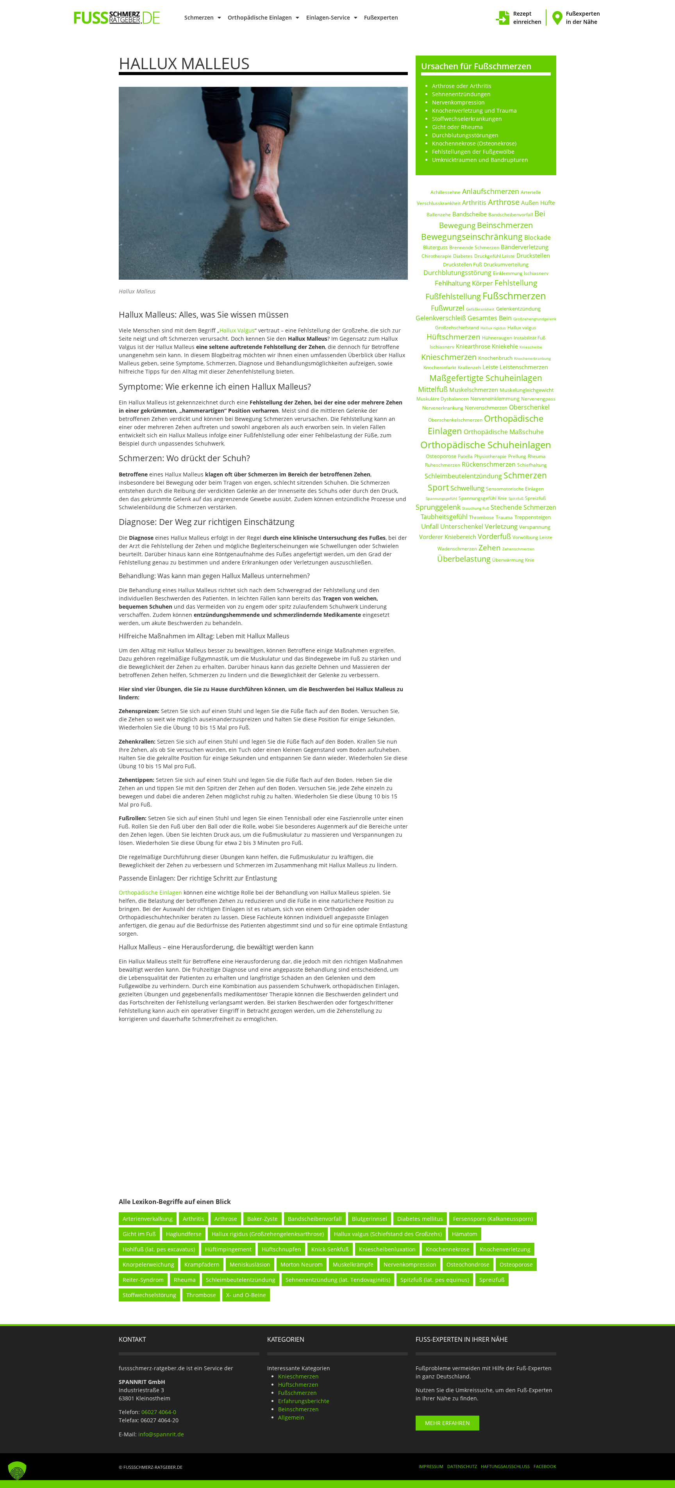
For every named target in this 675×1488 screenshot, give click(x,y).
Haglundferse (184, 1234)
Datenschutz (462, 1466)
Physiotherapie (490, 456)
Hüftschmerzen (453, 337)
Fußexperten (381, 17)
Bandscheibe (469, 214)
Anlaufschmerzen (490, 191)
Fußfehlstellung (453, 296)
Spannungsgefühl (441, 498)
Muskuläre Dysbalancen (442, 398)
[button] (17, 1471)
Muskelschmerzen (473, 390)
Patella (465, 456)
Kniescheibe (531, 347)
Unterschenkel (461, 526)
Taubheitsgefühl (444, 516)
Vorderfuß (494, 536)
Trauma (504, 517)
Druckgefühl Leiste (494, 256)
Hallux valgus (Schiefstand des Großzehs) (388, 1234)
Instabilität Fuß (529, 337)
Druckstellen (533, 255)
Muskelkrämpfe (353, 1264)
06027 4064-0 (158, 1412)
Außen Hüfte (538, 203)
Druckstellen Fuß (462, 264)
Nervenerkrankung (442, 407)
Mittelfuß (433, 389)
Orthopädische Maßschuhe (504, 432)
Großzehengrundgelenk (534, 319)
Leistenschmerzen (524, 367)
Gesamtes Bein (490, 318)
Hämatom (464, 1234)
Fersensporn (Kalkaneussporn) (493, 1218)
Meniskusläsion (250, 1264)
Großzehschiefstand (457, 327)
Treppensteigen (532, 517)
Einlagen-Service (328, 17)
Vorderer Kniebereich (447, 537)
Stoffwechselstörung (149, 1295)
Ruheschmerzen (442, 465)
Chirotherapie (436, 256)
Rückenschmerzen (489, 464)
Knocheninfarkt (439, 367)
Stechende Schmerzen (523, 507)
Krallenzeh (469, 367)
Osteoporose (441, 456)
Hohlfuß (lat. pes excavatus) (159, 1249)
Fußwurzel (447, 308)
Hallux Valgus (237, 330)
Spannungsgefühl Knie (483, 498)
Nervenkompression (410, 1264)
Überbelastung (464, 558)
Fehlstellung (516, 283)
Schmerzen (199, 17)
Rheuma (537, 456)
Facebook (545, 1466)
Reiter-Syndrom (143, 1279)
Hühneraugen (497, 337)
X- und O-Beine (246, 1295)
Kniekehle (505, 346)
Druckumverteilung (506, 264)
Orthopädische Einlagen (260, 17)
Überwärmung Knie (513, 560)
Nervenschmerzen (486, 407)
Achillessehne (445, 192)
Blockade (537, 237)
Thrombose (481, 517)
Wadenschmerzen (457, 548)
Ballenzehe (439, 214)
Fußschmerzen (514, 295)
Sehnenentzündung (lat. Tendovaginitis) (338, 1279)
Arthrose (504, 202)
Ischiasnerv (442, 346)
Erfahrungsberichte (303, 1401)
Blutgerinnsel (369, 1218)
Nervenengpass (538, 398)
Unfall (430, 526)
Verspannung (534, 526)
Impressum (431, 1466)
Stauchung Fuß (475, 508)
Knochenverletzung (505, 1249)
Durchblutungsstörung (457, 272)
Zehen (490, 547)
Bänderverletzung (524, 247)
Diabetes (463, 256)
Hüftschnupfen (281, 1249)
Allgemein (291, 1417)
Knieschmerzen (449, 356)
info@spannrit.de (161, 1434)
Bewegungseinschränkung (472, 236)
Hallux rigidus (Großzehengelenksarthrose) (268, 1234)
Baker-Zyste (262, 1218)
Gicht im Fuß (139, 1234)
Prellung (517, 456)
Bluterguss (435, 247)
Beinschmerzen (505, 224)
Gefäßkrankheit (480, 309)
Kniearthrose (473, 346)
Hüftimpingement (228, 1249)
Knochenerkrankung (532, 358)
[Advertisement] (337, 1103)
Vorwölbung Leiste (532, 537)
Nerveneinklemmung (495, 398)
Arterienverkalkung (148, 1218)
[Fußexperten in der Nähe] (557, 18)
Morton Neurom (301, 1264)
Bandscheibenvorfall (510, 214)
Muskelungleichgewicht (527, 390)
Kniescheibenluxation (387, 1249)
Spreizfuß (535, 498)
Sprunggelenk (438, 507)
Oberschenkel (529, 407)
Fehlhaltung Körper (464, 283)
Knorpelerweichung (148, 1264)
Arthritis (474, 202)
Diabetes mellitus (420, 1218)
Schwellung (467, 487)
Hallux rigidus (493, 328)
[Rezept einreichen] (502, 18)
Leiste (490, 367)
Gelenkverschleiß (441, 318)
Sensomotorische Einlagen (515, 488)
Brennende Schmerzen (474, 247)
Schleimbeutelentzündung (463, 476)
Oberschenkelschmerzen (455, 420)
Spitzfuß (516, 498)
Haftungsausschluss (505, 1466)
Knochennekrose (448, 1249)
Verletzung (501, 526)
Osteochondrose (467, 1264)
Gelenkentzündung (518, 308)
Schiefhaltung (532, 465)
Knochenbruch (495, 357)
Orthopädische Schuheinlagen (485, 444)
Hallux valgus (521, 327)
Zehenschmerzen (518, 549)
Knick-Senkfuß (330, 1249)
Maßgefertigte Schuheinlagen (485, 377)
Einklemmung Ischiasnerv (520, 273)
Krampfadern (202, 1264)
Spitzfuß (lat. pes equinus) (434, 1279)
